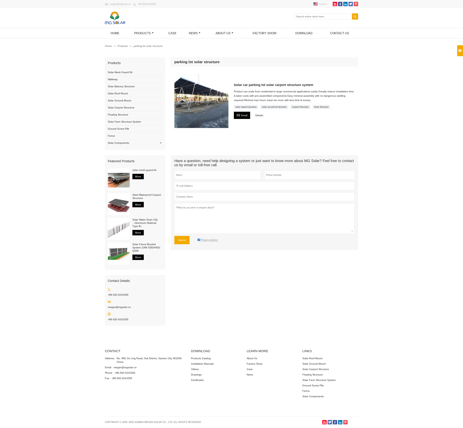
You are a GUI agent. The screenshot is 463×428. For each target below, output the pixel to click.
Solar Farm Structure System (124, 121)
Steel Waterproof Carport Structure (146, 196)
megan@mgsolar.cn (120, 4)
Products (142, 33)
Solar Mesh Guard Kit (120, 72)
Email (242, 115)
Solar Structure (321, 107)
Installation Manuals (202, 363)
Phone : (109, 372)
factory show (264, 33)
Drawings (196, 374)
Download (304, 33)
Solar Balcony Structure (121, 86)
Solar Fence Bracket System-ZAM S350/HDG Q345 (146, 247)
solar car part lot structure (274, 107)
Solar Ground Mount (119, 100)
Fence (111, 135)
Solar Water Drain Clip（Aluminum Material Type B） (145, 223)
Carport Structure (300, 107)
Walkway (113, 79)
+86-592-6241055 (147, 4)
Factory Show (254, 363)
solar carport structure (246, 107)
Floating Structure (118, 114)
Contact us (339, 33)
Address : (110, 358)
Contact (112, 351)
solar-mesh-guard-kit (144, 170)
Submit (182, 240)
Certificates (197, 380)
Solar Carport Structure (121, 107)
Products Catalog (201, 358)
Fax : (108, 378)
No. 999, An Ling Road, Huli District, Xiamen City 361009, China (149, 360)
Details (259, 115)
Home (115, 33)
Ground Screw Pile (118, 128)
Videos (195, 369)
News (193, 33)
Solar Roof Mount (118, 93)
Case (172, 33)
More (138, 176)
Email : (109, 367)
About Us (223, 33)
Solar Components (118, 142)
